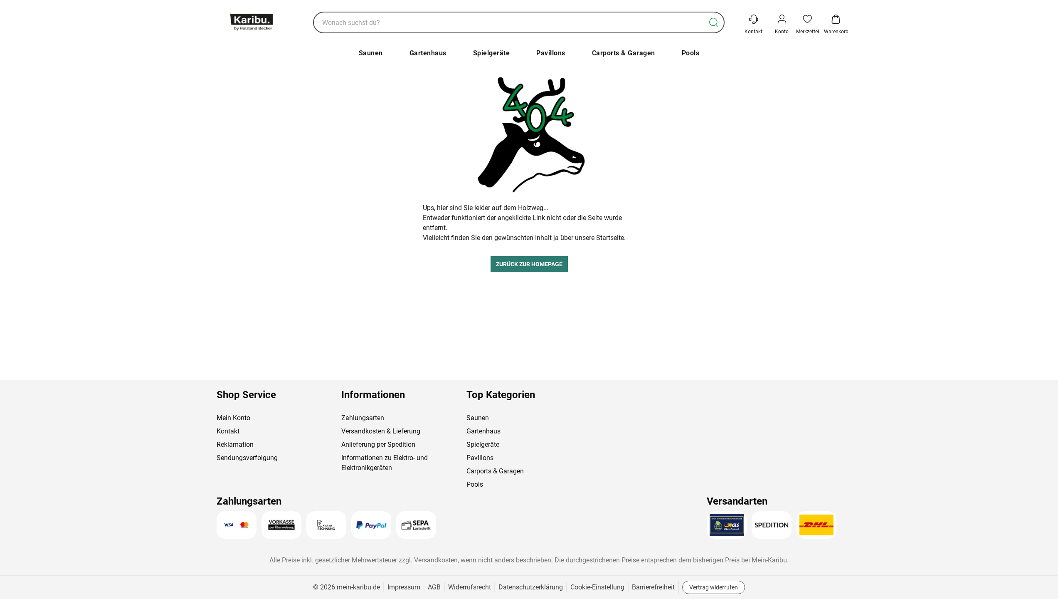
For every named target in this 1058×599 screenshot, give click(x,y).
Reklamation (235, 444)
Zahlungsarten (362, 418)
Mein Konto (233, 418)
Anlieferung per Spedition (378, 444)
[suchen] (714, 22)
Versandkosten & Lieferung (380, 431)
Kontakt (228, 431)
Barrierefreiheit (653, 587)
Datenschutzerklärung (530, 587)
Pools (691, 53)
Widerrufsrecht (469, 587)
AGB (434, 587)
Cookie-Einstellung (597, 587)
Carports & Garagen (623, 53)
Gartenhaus (427, 53)
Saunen (371, 53)
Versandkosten (436, 560)
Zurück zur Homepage (529, 264)
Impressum (403, 587)
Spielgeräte (491, 53)
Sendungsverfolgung (247, 458)
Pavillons (550, 53)
